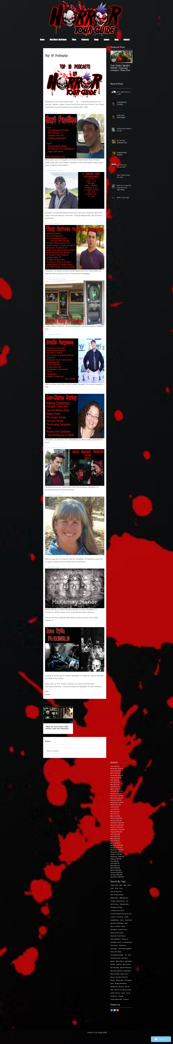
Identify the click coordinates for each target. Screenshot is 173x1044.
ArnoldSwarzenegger (117, 955)
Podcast (47, 694)
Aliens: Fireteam (115, 926)
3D (127, 901)
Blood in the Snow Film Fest (119, 977)
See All (102, 703)
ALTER (126, 917)
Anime (119, 942)
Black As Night (114, 974)
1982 (124, 885)
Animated (113, 942)
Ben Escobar (127, 964)
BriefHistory (114, 986)
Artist (129, 955)
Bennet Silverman (125, 967)
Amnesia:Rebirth (115, 939)
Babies (112, 961)
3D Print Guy (114, 904)
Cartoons (126, 999)
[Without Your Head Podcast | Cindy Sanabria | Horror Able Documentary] (58, 715)
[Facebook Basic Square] (111, 1010)
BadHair (112, 964)
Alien (126, 923)
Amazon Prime (122, 929)
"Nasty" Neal (114, 885)
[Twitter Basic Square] (114, 1010)
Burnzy (127, 986)
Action (122, 920)
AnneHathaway (127, 942)
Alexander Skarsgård (116, 923)
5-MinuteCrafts (124, 904)
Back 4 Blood (120, 961)
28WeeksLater (123, 898)
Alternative (113, 929)
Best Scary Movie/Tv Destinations (120, 971)
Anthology (113, 948)
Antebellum (122, 945)
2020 (112, 888)
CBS (111, 990)
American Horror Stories (117, 936)
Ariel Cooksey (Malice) (124, 948)
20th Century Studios (117, 894)
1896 (120, 885)
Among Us (125, 939)
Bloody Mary (120, 980)
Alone (123, 926)
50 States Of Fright (116, 907)
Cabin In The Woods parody (122, 990)
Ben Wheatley (114, 967)
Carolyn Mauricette (116, 999)
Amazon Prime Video (116, 933)
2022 (121, 888)
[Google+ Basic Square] (117, 1010)
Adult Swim (128, 920)
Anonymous (114, 945)
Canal (123, 993)
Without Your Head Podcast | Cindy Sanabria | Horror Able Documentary (57, 728)
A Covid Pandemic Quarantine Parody (121, 914)
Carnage (120, 996)
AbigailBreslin (114, 920)
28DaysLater (114, 898)
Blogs (47, 691)
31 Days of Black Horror (117, 901)
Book (112, 983)
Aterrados (125, 958)
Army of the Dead (115, 952)
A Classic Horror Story (117, 910)
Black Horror (124, 974)
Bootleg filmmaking (121, 983)
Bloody (112, 980)
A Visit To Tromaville (116, 917)
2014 (129, 885)
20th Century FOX (116, 891)
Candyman (113, 996)
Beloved (119, 964)
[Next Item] (129, 56)
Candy (128, 993)
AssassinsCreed (115, 958)
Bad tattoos (128, 961)
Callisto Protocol (115, 993)
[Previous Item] (114, 56)
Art (126, 955)
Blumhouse (128, 980)
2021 (116, 888)
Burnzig (121, 986)
